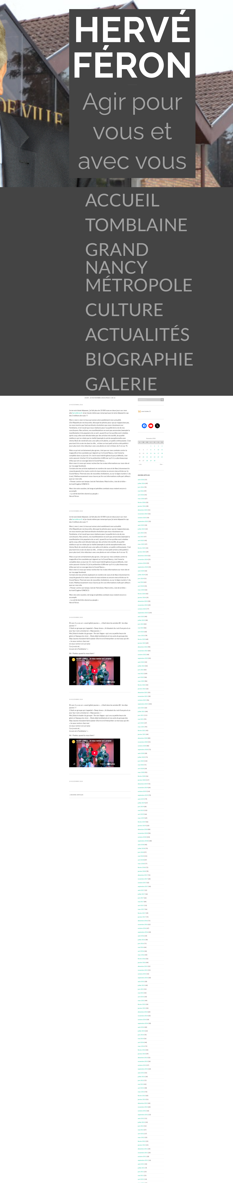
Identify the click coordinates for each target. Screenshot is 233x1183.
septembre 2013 (143, 1069)
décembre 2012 (143, 1103)
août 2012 (141, 1118)
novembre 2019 (143, 787)
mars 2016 (141, 955)
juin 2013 (141, 1080)
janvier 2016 (142, 962)
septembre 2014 (143, 1023)
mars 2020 (141, 772)
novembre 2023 (143, 605)
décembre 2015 (143, 966)
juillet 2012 (141, 1122)
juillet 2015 (141, 985)
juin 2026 (141, 487)
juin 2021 (141, 715)
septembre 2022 (143, 658)
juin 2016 (141, 943)
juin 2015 (141, 989)
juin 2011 (141, 1171)
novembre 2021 (143, 696)
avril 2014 (141, 1042)
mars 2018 (141, 863)
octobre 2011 (142, 1156)
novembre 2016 (143, 924)
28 (147, 460)
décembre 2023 (143, 601)
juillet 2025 (141, 529)
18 (162, 453)
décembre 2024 (143, 555)
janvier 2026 (142, 506)
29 (151, 460)
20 (143, 457)
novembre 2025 (143, 514)
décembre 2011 (143, 1149)
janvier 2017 (142, 917)
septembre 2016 (143, 932)
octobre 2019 (142, 791)
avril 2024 (141, 586)
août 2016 (141, 936)
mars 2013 (141, 1092)
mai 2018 (141, 856)
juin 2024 (141, 578)
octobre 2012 (142, 1111)
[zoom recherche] (162, 399)
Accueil (122, 199)
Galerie (121, 383)
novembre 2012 (143, 1107)
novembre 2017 (143, 879)
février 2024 (141, 593)
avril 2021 (141, 723)
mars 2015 (141, 1000)
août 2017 (141, 890)
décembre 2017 (143, 875)
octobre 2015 (142, 974)
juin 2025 (141, 533)
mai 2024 (141, 582)
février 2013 (141, 1095)
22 (151, 457)
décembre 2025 (143, 510)
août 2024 (141, 571)
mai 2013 (141, 1084)
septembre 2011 (143, 1160)
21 (147, 457)
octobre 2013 (142, 1065)
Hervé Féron (132, 47)
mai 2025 (141, 536)
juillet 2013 (141, 1076)
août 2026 (141, 479)
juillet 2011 (141, 1168)
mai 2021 (141, 719)
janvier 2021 (142, 734)
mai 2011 (141, 1175)
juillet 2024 (141, 574)
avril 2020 (141, 768)
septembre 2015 (143, 977)
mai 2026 (141, 491)
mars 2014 (141, 1046)
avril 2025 (141, 540)
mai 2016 (141, 947)
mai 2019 (141, 810)
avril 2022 (141, 677)
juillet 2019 (141, 803)
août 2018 (141, 844)
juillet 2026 (141, 483)
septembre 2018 (143, 841)
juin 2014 (141, 1035)
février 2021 (141, 730)
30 (154, 460)
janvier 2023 (142, 643)
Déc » (161, 464)
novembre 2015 (143, 970)
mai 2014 (141, 1038)
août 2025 (141, 525)
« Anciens (76, 795)
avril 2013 (141, 1088)
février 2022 (141, 685)
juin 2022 (141, 670)
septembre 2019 (143, 795)
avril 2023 (141, 631)
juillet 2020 (141, 757)
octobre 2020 (142, 746)
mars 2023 (141, 635)
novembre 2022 (143, 651)
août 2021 (141, 708)
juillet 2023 (141, 620)
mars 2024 (141, 590)
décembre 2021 (143, 692)
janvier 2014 (142, 1054)
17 (158, 453)
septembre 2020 (143, 749)
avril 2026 (141, 495)
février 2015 (141, 1004)
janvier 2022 (142, 689)
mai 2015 (141, 993)
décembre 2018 (143, 829)
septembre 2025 (143, 521)
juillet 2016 (141, 939)
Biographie (139, 358)
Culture (124, 309)
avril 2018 (141, 860)
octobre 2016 (142, 928)
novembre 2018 (143, 833)
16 (154, 453)
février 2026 (141, 502)
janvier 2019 (142, 825)
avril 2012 (141, 1133)
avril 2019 (141, 814)
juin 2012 (141, 1126)
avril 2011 (141, 1179)
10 (158, 449)
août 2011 (141, 1164)
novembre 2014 (143, 1016)
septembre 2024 (143, 567)
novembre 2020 (143, 742)
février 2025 (141, 548)
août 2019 (141, 799)
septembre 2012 (143, 1114)
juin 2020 (141, 761)
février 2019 (141, 822)
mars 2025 (141, 544)
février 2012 (141, 1141)
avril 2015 (141, 996)
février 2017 (141, 913)
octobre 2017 (142, 882)
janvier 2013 (142, 1099)
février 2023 (141, 639)
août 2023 (141, 616)
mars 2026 (141, 498)
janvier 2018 (142, 871)
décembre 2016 (143, 920)
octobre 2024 (142, 563)
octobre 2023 (142, 609)
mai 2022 (141, 673)
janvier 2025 (142, 552)
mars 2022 (141, 681)
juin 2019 (141, 806)
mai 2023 (141, 628)
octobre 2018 (142, 837)
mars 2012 (141, 1137)
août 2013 (141, 1073)
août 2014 (141, 1027)
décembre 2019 (143, 784)
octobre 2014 (142, 1019)
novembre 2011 (143, 1152)
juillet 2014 (141, 1031)
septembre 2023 (143, 612)
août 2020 (141, 753)
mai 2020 (141, 765)
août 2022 (141, 662)
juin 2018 (141, 852)
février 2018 (141, 867)
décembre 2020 (143, 738)
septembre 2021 (143, 704)
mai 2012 (141, 1130)
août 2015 (141, 981)
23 (154, 457)
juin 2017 (141, 898)
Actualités (137, 334)
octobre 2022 (142, 654)
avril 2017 (141, 905)
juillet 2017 (141, 894)
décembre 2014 (143, 1012)
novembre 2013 (143, 1061)
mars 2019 (141, 818)
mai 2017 (141, 901)
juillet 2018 (141, 848)
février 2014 (141, 1050)
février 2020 (141, 776)
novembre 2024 (143, 559)
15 (151, 453)
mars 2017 (141, 909)
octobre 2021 (142, 700)
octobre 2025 (142, 517)
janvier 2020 (142, 780)
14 (147, 453)
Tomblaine (136, 224)
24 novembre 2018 (76, 404)
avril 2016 (141, 951)
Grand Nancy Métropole (139, 266)
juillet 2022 (141, 666)
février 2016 (141, 958)
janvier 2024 (142, 597)
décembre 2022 (143, 647)
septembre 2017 (143, 886)
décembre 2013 (143, 1057)
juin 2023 (141, 624)
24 (158, 457)
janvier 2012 (142, 1145)
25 (162, 457)
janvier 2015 (142, 1008)
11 (162, 449)
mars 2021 (141, 727)
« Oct (140, 464)
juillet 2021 (141, 711)
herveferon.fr (77, 413)
